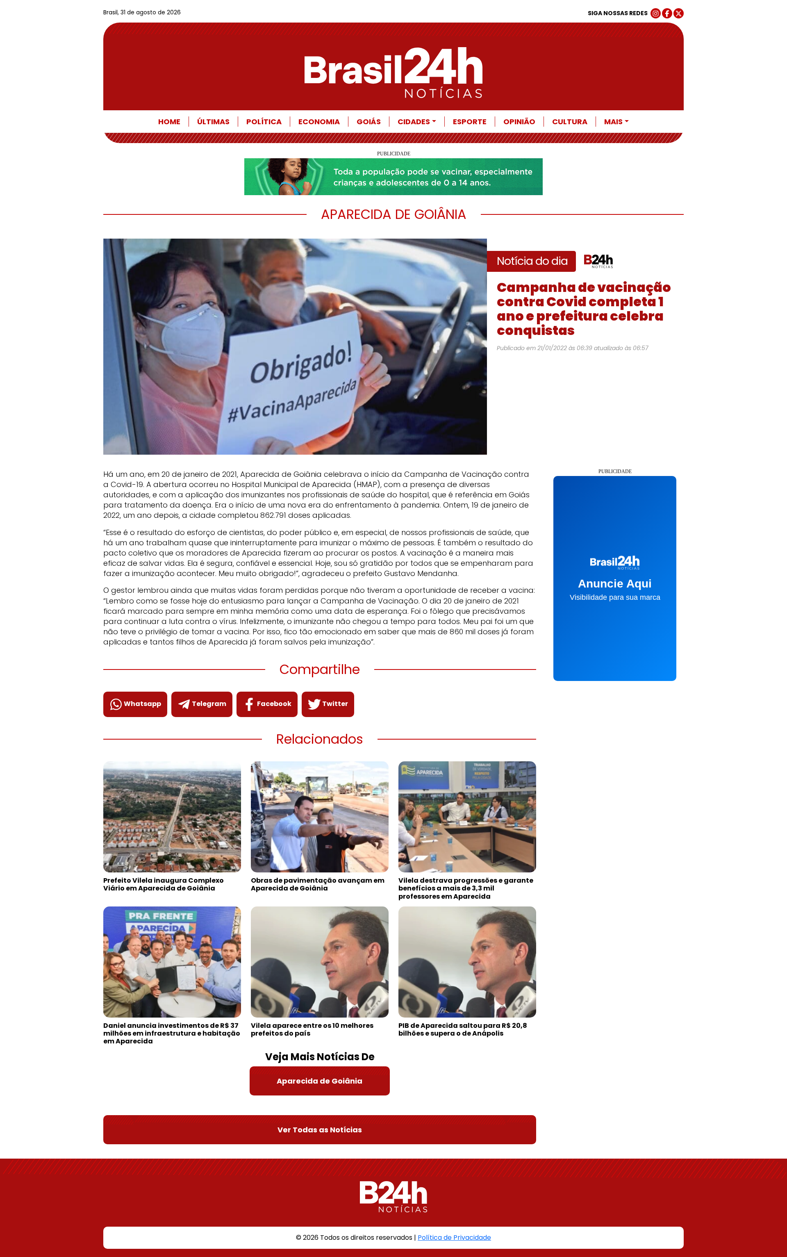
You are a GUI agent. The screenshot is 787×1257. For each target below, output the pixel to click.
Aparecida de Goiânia (319, 1081)
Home (169, 121)
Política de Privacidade (454, 1237)
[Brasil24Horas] (394, 72)
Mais (613, 121)
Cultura (569, 121)
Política (264, 121)
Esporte (470, 121)
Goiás (369, 121)
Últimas (213, 121)
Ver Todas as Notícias (319, 1130)
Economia (319, 121)
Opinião (519, 121)
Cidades (414, 121)
